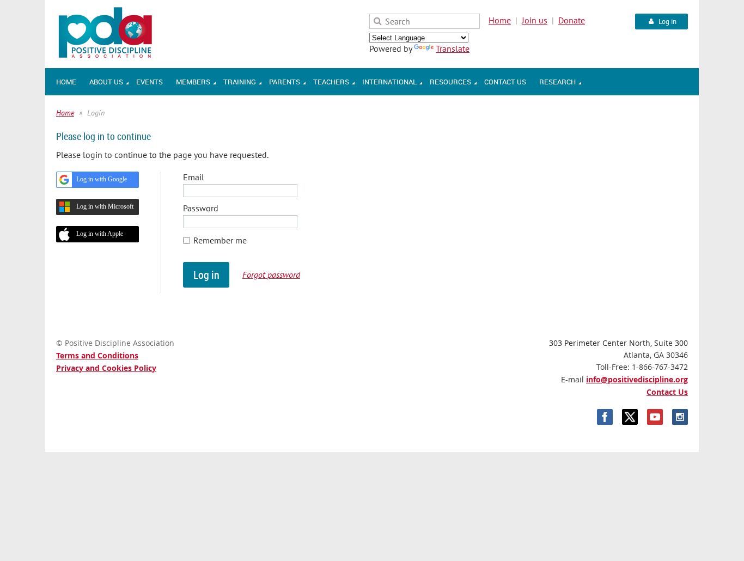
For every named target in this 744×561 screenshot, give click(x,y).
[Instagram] (680, 417)
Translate (452, 48)
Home (500, 20)
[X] (630, 417)
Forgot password (271, 274)
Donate (571, 20)
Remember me (220, 240)
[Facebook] (605, 417)
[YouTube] (655, 417)
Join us (534, 20)
